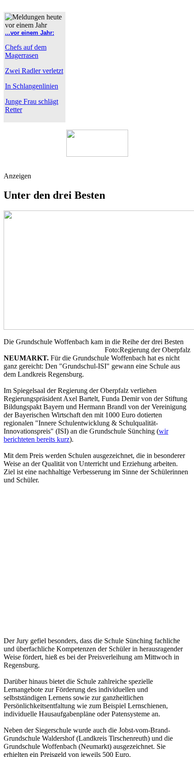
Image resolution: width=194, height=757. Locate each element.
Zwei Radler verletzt (34, 71)
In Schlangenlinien (31, 86)
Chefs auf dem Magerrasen (25, 51)
